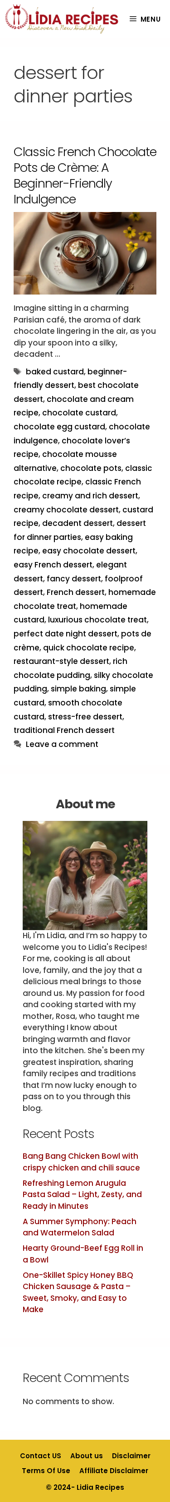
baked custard (55, 371)
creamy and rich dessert (90, 495)
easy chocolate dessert (89, 550)
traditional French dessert (64, 730)
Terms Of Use (46, 1470)
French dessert (76, 592)
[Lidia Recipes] (62, 19)
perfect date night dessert (65, 633)
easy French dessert (53, 564)
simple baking (78, 688)
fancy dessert (74, 578)
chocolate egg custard (59, 426)
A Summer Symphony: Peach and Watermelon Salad (79, 1227)
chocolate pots (90, 468)
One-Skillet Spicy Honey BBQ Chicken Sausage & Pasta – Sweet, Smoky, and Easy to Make (78, 1292)
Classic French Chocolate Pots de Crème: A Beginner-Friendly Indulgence (85, 175)
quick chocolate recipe (88, 647)
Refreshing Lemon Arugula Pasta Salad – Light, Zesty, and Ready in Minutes (82, 1195)
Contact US (40, 1456)
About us (86, 1456)
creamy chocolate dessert (66, 509)
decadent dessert (77, 523)
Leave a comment (62, 744)
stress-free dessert (85, 716)
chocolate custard (79, 412)
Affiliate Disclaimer (113, 1470)
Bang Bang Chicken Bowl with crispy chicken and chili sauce (81, 1162)
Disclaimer (131, 1456)
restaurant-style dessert (61, 661)
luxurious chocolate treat (97, 619)
